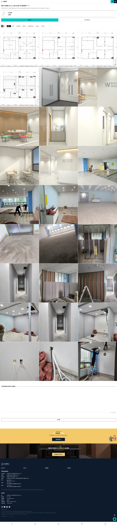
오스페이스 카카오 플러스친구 (9, 507)
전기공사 (43, 26)
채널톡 (114, 519)
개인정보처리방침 (4, 509)
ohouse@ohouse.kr (10, 498)
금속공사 (37, 26)
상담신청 (69, 468)
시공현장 (5, 1)
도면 (13, 26)
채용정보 (46, 468)
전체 (9, 26)
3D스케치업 (18, 26)
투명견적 (58, 524)
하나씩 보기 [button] (4, 26)
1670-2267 (9, 496)
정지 (115, 412)
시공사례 (35, 524)
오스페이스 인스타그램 (2, 507)
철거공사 (24, 26)
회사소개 (3, 468)
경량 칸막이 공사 (31, 26)
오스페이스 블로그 (4, 507)
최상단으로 (114, 515)
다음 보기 (113, 412)
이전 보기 (111, 412)
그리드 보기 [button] (2, 26)
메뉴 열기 (115, 1)
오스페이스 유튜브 (7, 507)
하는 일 (24, 468)
